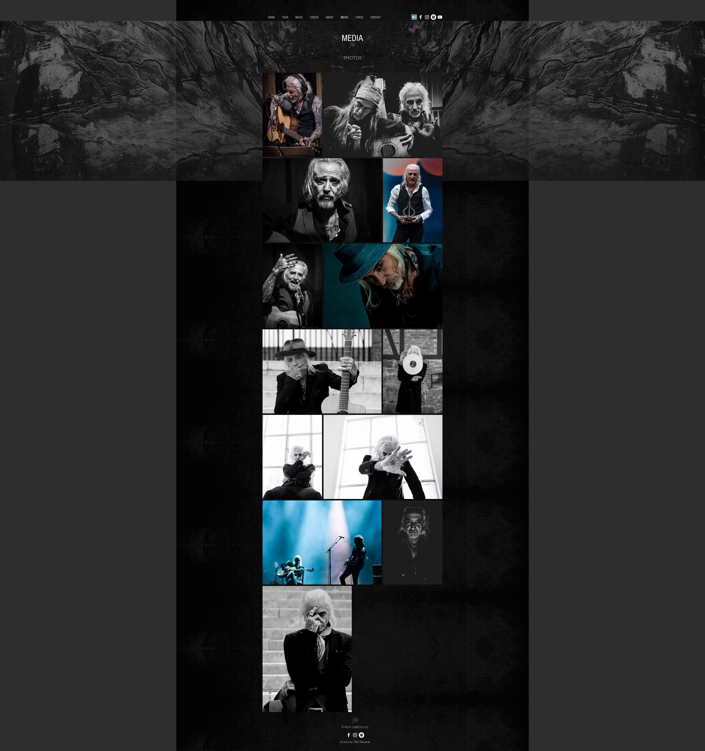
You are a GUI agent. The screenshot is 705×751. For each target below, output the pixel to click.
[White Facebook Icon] (420, 17)
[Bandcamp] (414, 17)
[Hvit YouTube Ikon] (440, 17)
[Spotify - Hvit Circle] (433, 17)
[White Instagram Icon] (427, 17)
